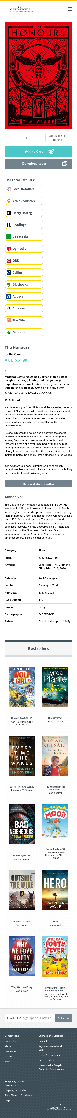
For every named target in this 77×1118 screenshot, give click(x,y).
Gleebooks (20, 284)
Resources (10, 1051)
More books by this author (38, 484)
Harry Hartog (22, 213)
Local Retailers (23, 189)
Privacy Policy (46, 1060)
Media (8, 1046)
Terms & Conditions (49, 1055)
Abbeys (18, 296)
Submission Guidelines (50, 1035)
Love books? (14, 1018)
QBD (16, 261)
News (8, 1061)
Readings (19, 225)
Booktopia (20, 237)
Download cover (34, 163)
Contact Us (44, 1041)
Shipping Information (16, 1090)
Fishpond (19, 332)
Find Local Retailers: (20, 180)
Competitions (12, 1035)
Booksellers (11, 1041)
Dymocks (19, 249)
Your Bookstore (24, 201)
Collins (18, 272)
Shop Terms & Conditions (18, 1095)
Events (8, 1056)
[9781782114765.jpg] (39, 75)
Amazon (19, 308)
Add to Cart (34, 151)
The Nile (19, 320)
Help (7, 1100)
